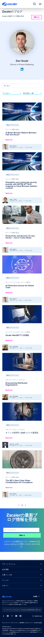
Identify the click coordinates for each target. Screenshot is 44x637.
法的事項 (21, 622)
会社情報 (5, 569)
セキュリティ (29, 622)
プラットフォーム (8, 564)
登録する (22, 535)
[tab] (34, 4)
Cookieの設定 (38, 622)
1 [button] (18, 505)
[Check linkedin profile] (22, 69)
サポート (5, 586)
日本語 (35, 596)
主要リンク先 (7, 575)
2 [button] (22, 505)
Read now (9, 140)
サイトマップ (6, 622)
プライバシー (14, 622)
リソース (5, 580)
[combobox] (22, 86)
